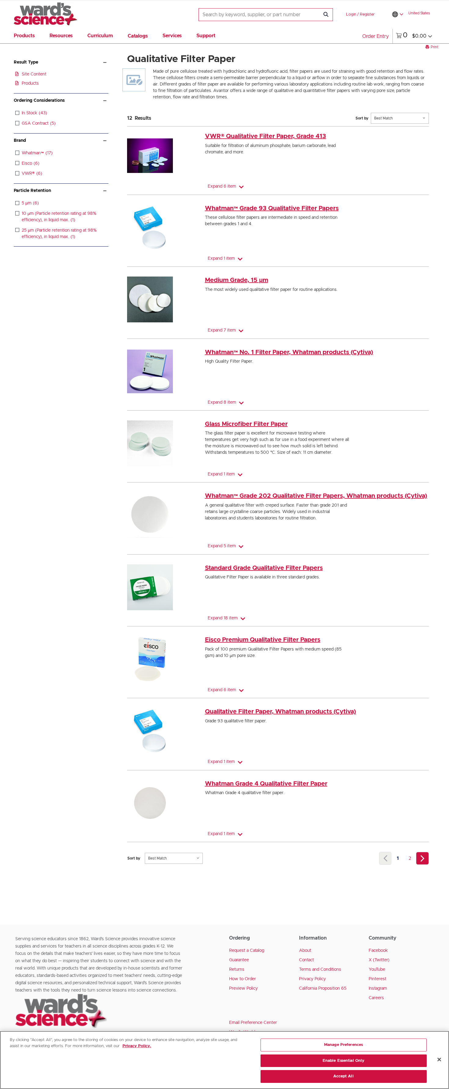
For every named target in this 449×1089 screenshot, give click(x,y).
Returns (236, 969)
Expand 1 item (221, 258)
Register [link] (367, 14)
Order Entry (375, 36)
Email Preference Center (253, 1023)
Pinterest (377, 979)
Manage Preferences (343, 1045)
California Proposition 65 (322, 988)
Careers (376, 998)
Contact (306, 960)
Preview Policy (243, 988)
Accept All (343, 1076)
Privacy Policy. (136, 1046)
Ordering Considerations (39, 100)
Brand (20, 140)
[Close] (439, 1059)
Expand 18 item (223, 618)
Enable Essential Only (344, 1061)
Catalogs (138, 36)
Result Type (26, 62)
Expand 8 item (222, 402)
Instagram (378, 988)
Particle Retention (32, 191)
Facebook (378, 950)
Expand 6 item (222, 186)
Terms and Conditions (320, 969)
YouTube (377, 969)
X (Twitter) (379, 960)
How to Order (242, 979)
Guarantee (239, 960)
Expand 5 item (222, 546)
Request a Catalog (246, 950)
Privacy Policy (312, 979)
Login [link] (351, 14)
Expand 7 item (222, 330)
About (305, 950)
